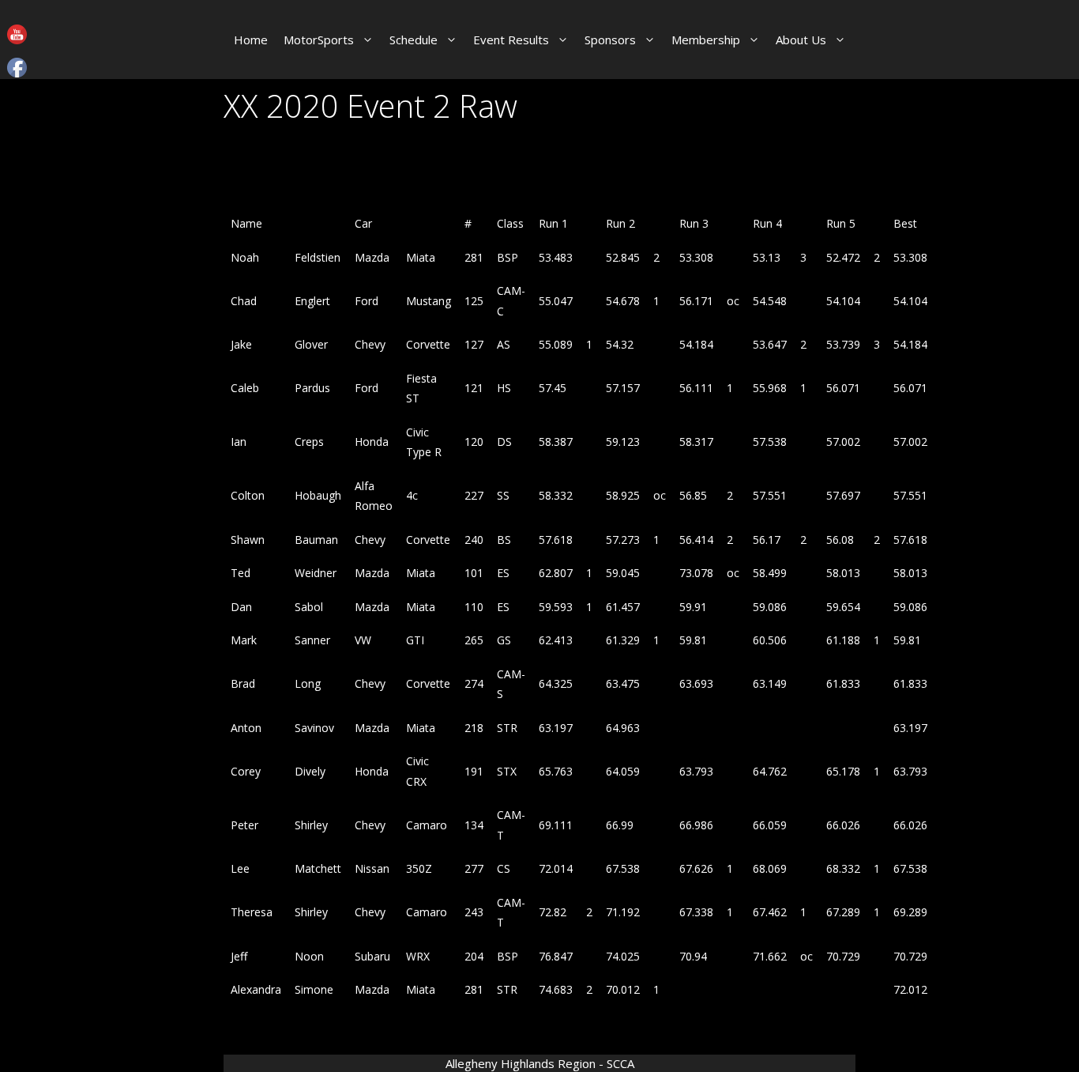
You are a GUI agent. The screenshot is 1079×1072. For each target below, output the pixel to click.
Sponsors (610, 39)
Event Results (511, 39)
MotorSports (319, 39)
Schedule (413, 39)
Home (251, 39)
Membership (705, 39)
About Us (801, 39)
